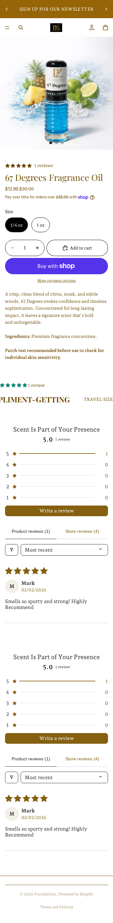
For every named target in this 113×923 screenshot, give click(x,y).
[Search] (21, 27)
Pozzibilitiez (45, 894)
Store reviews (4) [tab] (82, 531)
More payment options (56, 280)
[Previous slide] (7, 9)
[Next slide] (106, 9)
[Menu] (7, 27)
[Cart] (105, 27)
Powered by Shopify (75, 894)
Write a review (56, 511)
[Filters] (11, 550)
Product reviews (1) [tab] (31, 531)
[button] (14, 385)
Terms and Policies (56, 907)
